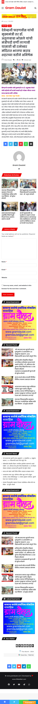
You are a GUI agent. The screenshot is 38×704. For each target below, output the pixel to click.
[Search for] (35, 8)
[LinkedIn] (16, 144)
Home (5, 21)
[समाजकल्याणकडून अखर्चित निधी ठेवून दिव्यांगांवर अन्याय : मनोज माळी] (10, 206)
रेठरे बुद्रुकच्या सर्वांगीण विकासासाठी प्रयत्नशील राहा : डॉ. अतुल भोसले (28, 192)
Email (4, 269)
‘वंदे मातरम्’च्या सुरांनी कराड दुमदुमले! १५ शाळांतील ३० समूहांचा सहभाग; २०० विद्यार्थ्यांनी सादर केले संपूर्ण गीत (25, 352)
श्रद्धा (9, 26)
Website (4, 277)
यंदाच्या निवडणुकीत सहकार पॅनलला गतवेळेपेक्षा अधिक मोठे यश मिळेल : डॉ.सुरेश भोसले (9, 194)
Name (4, 262)
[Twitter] (11, 144)
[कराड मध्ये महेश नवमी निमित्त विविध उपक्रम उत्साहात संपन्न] (7, 380)
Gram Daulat (8, 60)
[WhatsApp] (26, 144)
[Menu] (3, 8)
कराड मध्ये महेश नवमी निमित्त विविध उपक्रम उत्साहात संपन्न (25, 378)
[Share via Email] (31, 144)
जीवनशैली (10, 21)
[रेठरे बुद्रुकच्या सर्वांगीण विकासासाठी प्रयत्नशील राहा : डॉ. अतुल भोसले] (28, 183)
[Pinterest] (21, 144)
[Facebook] (5, 144)
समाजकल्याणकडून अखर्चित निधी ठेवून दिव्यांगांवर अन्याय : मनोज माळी (8, 216)
